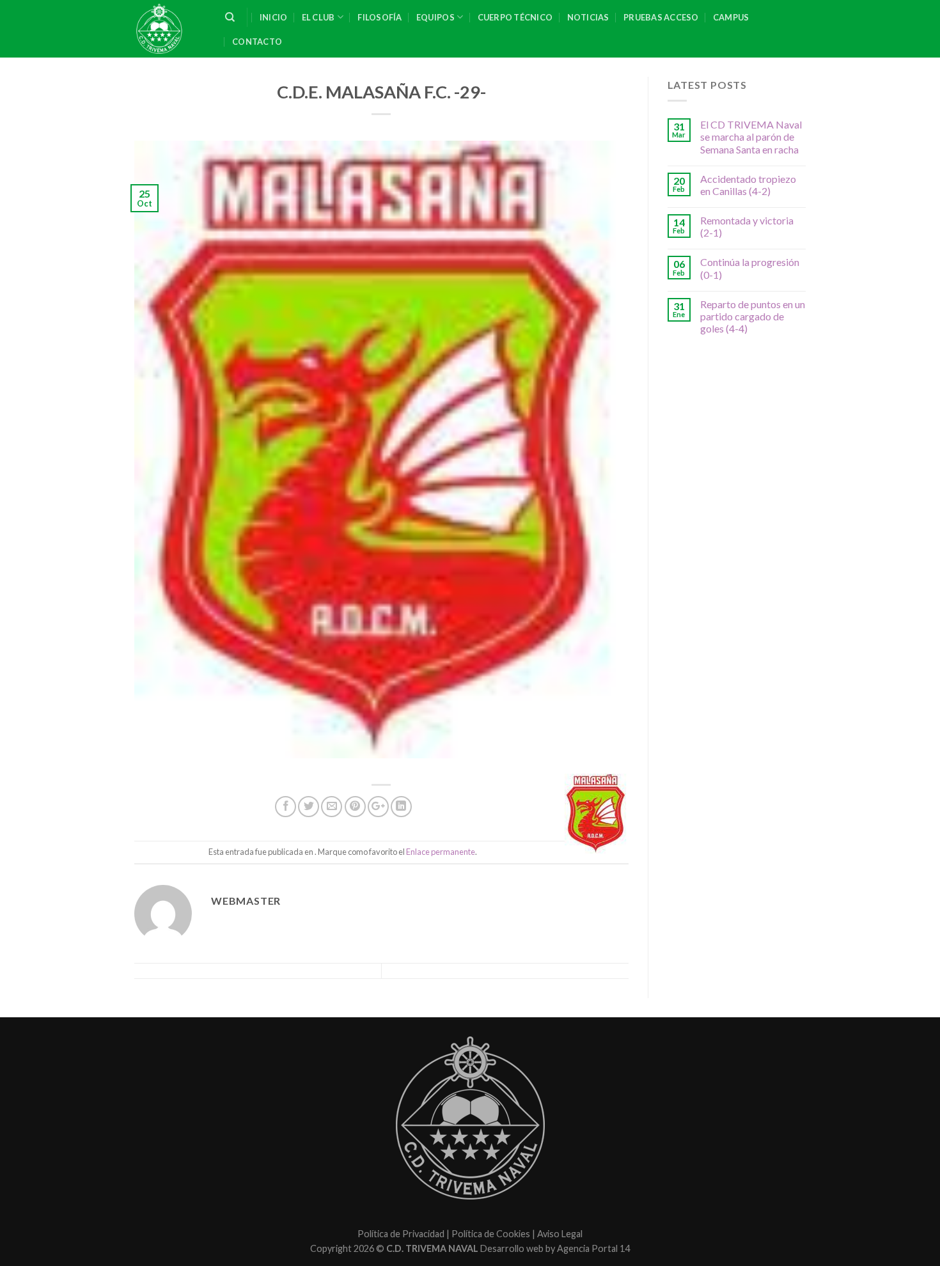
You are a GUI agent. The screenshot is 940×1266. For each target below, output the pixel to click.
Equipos (435, 17)
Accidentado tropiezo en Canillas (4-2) (748, 185)
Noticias (588, 17)
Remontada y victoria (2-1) (747, 226)
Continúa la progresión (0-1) (749, 268)
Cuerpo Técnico (515, 17)
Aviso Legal (560, 1233)
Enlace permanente (440, 852)
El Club (318, 17)
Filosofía (379, 17)
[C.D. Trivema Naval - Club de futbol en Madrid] (170, 29)
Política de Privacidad (400, 1233)
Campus (731, 17)
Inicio (274, 17)
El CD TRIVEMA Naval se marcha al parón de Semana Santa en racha (751, 136)
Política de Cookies (490, 1233)
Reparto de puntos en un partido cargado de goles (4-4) (752, 316)
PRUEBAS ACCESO (661, 17)
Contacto (257, 41)
